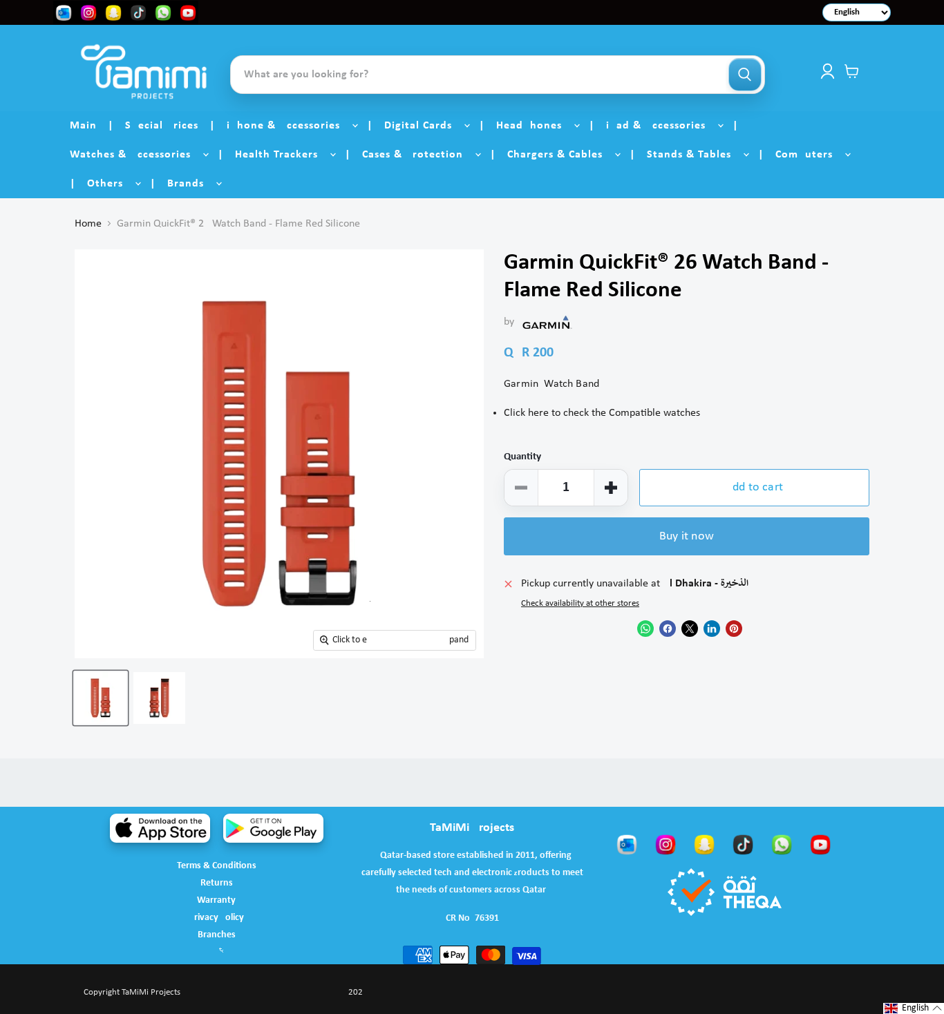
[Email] (627, 844)
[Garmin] (547, 321)
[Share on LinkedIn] (712, 628)
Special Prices (161, 125)
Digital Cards (423, 125)
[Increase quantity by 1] (610, 488)
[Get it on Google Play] (273, 828)
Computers (809, 154)
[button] (913, 1008)
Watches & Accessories (135, 154)
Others (110, 183)
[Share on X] (689, 628)
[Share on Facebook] (667, 628)
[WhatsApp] (781, 844)
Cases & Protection (417, 154)
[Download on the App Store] (160, 828)
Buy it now (686, 536)
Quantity (522, 457)
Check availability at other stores (580, 603)
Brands (190, 183)
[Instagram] (665, 844)
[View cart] (851, 71)
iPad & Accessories (661, 125)
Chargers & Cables (560, 154)
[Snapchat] (704, 844)
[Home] (144, 71)
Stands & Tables (694, 154)
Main (83, 125)
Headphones (534, 125)
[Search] (745, 74)
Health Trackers (281, 154)
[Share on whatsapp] (645, 628)
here (538, 413)
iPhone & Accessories (288, 125)
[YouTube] (820, 844)
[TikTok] (743, 844)
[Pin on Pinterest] (734, 628)
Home (88, 223)
